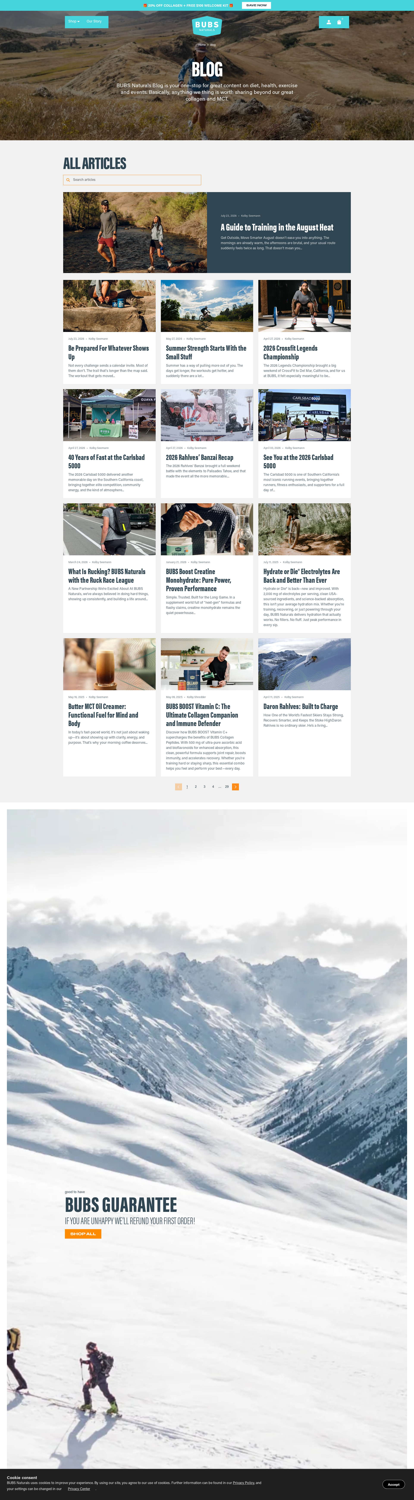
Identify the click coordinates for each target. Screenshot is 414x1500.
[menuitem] (74, 21)
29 (227, 787)
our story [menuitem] (94, 21)
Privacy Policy (243, 1483)
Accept (394, 1484)
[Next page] (235, 786)
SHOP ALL (83, 1234)
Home (202, 45)
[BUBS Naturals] (207, 26)
